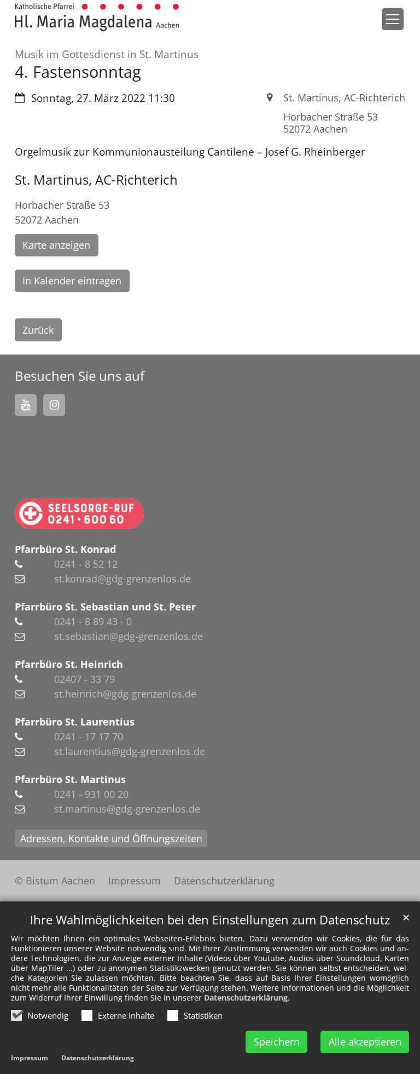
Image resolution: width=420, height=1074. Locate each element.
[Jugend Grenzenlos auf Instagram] (54, 405)
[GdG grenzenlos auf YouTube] (26, 405)
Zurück (38, 329)
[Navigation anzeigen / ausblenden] (393, 19)
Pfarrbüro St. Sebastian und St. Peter (105, 606)
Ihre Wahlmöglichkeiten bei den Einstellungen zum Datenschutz (210, 919)
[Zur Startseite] (97, 17)
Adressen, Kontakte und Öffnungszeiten (111, 838)
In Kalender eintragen (71, 280)
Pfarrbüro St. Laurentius (75, 721)
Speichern (277, 1041)
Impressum (29, 1057)
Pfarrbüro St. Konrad (65, 549)
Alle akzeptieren (365, 1041)
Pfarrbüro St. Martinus (70, 779)
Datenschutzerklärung (246, 997)
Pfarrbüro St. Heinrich (69, 664)
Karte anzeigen (56, 245)
